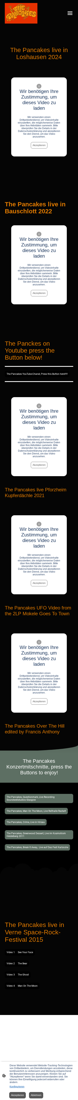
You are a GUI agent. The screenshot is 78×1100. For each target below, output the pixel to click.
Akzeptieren (39, 145)
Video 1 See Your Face (20, 952)
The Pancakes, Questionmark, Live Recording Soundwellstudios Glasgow (31, 798)
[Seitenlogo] (21, 13)
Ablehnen (36, 1095)
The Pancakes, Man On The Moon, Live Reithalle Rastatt (36, 811)
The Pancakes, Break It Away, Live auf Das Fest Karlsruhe (37, 847)
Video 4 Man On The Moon (22, 985)
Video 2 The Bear (17, 963)
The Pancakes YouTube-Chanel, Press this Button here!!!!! (37, 374)
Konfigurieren (17, 1086)
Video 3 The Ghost (18, 974)
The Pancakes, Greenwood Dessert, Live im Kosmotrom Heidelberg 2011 (36, 835)
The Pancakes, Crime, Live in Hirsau (26, 822)
